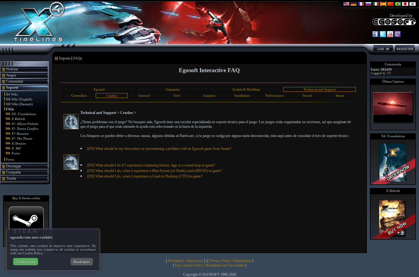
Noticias (12, 69)
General (144, 95)
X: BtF (16, 148)
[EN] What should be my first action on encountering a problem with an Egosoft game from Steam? (159, 148)
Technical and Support (320, 89)
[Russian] (368, 7)
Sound (307, 95)
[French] (361, 7)
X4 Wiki (12, 94)
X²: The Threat (22, 138)
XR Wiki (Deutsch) (19, 104)
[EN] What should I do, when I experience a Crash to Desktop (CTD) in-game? (144, 176)
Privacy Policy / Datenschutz (230, 261)
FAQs (10, 109)
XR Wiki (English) (19, 99)
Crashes (111, 95)
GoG (177, 95)
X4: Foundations (24, 114)
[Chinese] (390, 7)
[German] (353, 7)
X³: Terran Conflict (25, 129)
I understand (25, 261)
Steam (340, 95)
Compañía (13, 172)
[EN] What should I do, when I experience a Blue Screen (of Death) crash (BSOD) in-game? (154, 171)
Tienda (11, 178)
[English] (346, 7)
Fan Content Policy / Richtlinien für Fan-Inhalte (209, 265)
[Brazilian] (398, 7)
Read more (82, 261)
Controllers (79, 95)
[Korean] (412, 7)
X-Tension (19, 143)
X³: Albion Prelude (25, 124)
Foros (16, 153)
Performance (275, 95)
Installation (242, 95)
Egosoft (99, 89)
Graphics (209, 95)
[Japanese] (405, 7)
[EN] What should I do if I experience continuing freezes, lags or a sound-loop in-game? (151, 165)
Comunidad (14, 81)
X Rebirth (18, 119)
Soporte (12, 87)
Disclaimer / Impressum (185, 261)
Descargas (13, 166)
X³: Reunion (20, 133)
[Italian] (375, 7)
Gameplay (173, 89)
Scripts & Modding (246, 89)
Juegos (11, 75)
